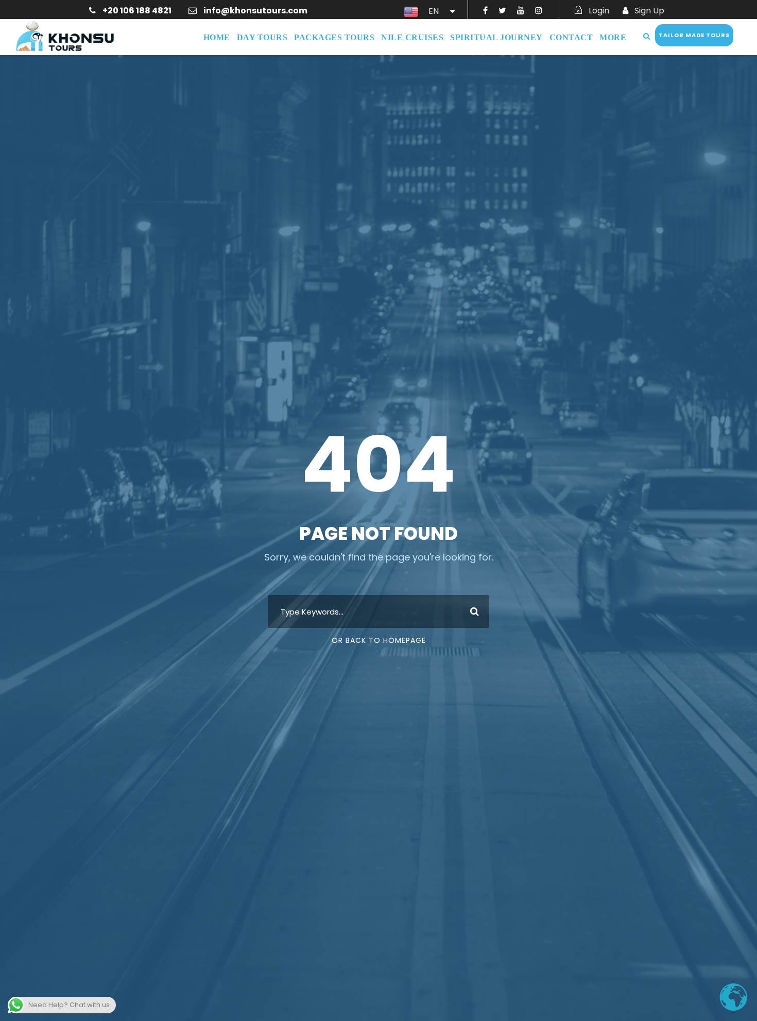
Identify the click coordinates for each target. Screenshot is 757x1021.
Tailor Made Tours (694, 35)
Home (216, 37)
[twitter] (502, 10)
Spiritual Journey (496, 37)
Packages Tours (334, 37)
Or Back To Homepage (379, 640)
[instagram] (538, 10)
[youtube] (520, 10)
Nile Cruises (412, 37)
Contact (571, 37)
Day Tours (262, 37)
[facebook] (485, 10)
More (612, 37)
